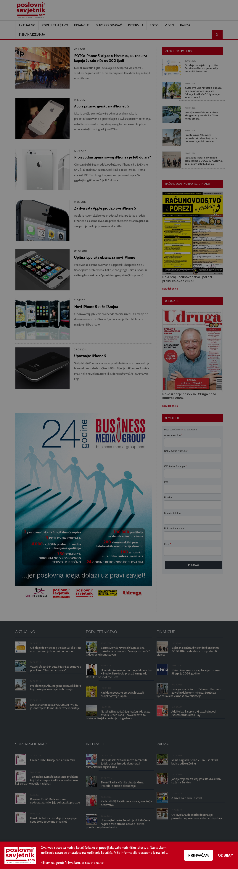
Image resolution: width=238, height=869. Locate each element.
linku (164, 853)
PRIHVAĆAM (198, 855)
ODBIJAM (226, 855)
